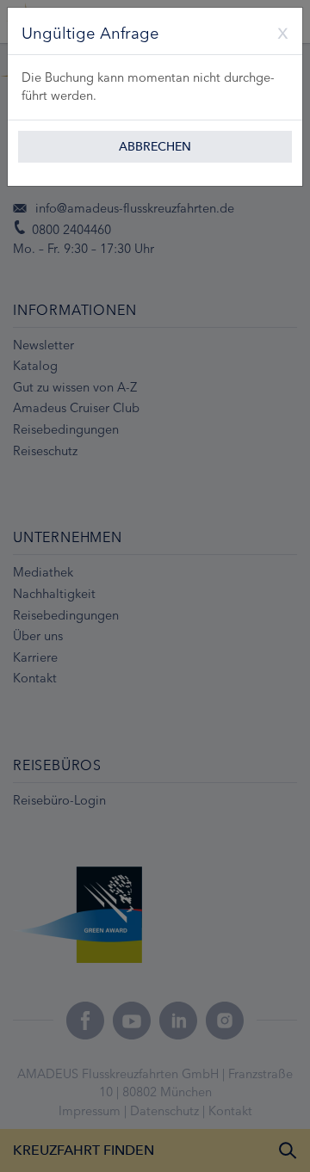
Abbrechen (155, 146)
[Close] (276, 31)
